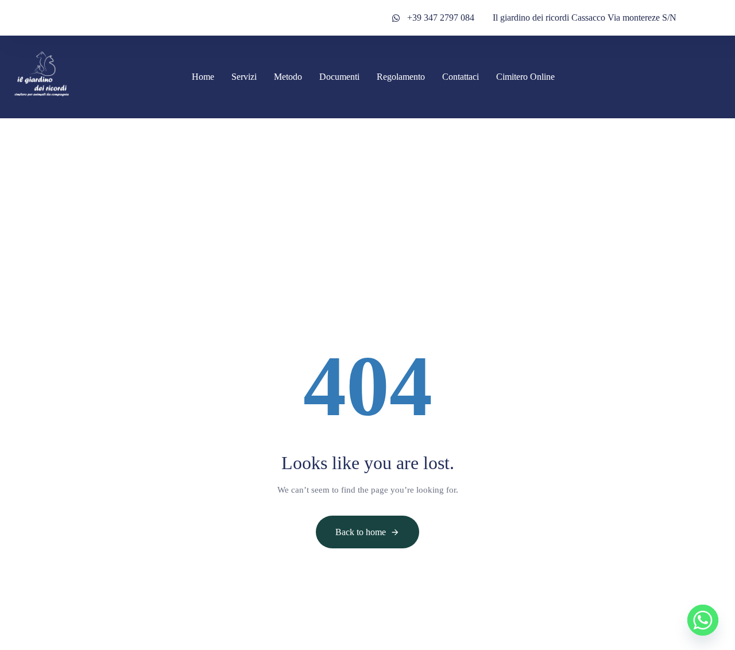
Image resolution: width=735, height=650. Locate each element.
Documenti (339, 77)
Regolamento (401, 77)
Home (203, 77)
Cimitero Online (525, 77)
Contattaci (460, 77)
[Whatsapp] (702, 620)
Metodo (288, 77)
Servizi (244, 77)
